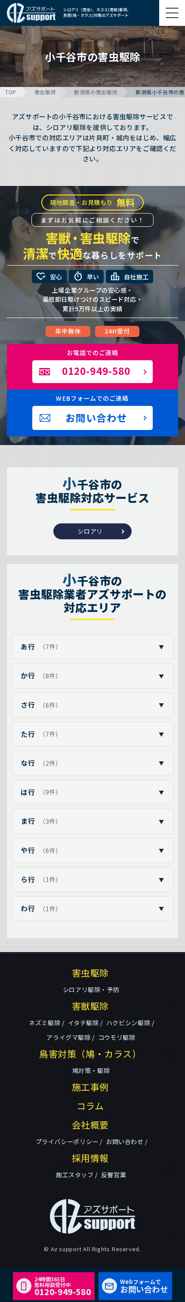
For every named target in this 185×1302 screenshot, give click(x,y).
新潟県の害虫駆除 (95, 92)
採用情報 (90, 1157)
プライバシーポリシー (67, 1141)
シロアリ (89, 531)
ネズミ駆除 (44, 1022)
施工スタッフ (75, 1174)
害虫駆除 (45, 92)
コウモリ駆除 (117, 1037)
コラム (90, 1105)
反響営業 (113, 1174)
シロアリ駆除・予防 (91, 989)
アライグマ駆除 (68, 1037)
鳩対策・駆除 (91, 1070)
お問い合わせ (125, 1141)
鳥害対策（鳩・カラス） (90, 1053)
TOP (10, 92)
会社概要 (90, 1124)
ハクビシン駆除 (128, 1022)
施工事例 (90, 1086)
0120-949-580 (62, 1286)
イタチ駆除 (83, 1022)
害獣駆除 (90, 1005)
